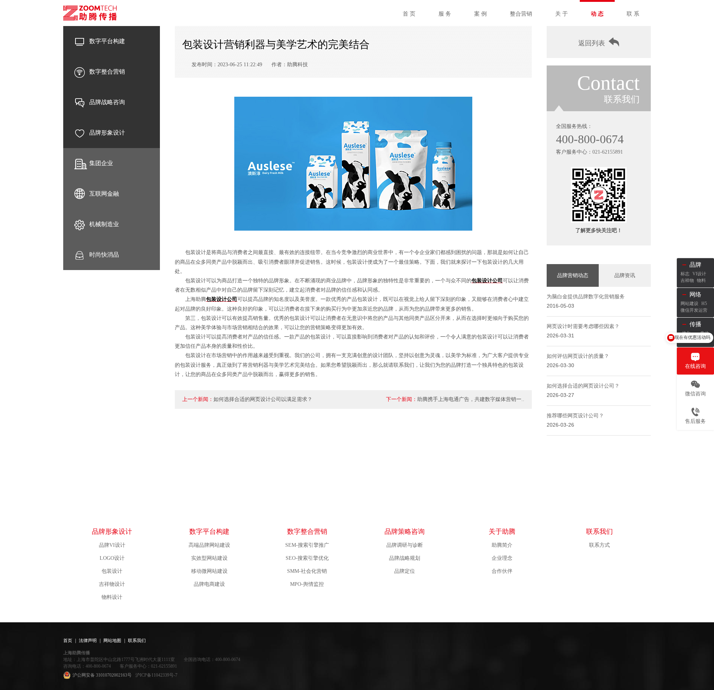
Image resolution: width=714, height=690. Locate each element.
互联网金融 (104, 193)
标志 (685, 273)
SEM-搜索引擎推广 (307, 545)
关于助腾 (502, 531)
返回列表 (591, 43)
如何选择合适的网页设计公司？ (583, 386)
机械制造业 (104, 224)
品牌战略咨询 (107, 102)
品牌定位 (404, 571)
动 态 (597, 14)
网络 (695, 294)
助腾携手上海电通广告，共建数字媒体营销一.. (470, 399)
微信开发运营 (694, 310)
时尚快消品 (104, 254)
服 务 (444, 14)
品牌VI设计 (112, 545)
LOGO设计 (112, 558)
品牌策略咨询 (405, 531)
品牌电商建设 (209, 584)
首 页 (409, 14)
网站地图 (112, 640)
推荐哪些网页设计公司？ (575, 415)
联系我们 (599, 531)
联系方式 (599, 545)
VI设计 (699, 273)
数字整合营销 (107, 71)
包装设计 (112, 571)
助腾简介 (502, 545)
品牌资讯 (624, 275)
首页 (67, 640)
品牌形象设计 (107, 132)
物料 (701, 280)
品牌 (695, 264)
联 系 (633, 14)
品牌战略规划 (404, 558)
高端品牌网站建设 (209, 545)
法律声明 (88, 640)
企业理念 (502, 558)
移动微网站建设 (209, 571)
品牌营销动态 (572, 275)
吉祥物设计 (112, 584)
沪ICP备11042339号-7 (156, 675)
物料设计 (112, 597)
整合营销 (521, 14)
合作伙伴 (502, 571)
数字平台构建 (107, 41)
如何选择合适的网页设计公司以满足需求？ (262, 399)
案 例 (480, 14)
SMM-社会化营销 (307, 571)
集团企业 (101, 163)
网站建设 (689, 303)
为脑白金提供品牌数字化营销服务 (586, 296)
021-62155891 (607, 152)
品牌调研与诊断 (404, 545)
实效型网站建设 (209, 558)
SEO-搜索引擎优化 (307, 558)
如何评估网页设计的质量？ (578, 356)
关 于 (561, 14)
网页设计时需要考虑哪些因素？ (583, 326)
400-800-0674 (590, 139)
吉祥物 (687, 280)
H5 (704, 303)
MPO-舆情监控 (307, 584)
